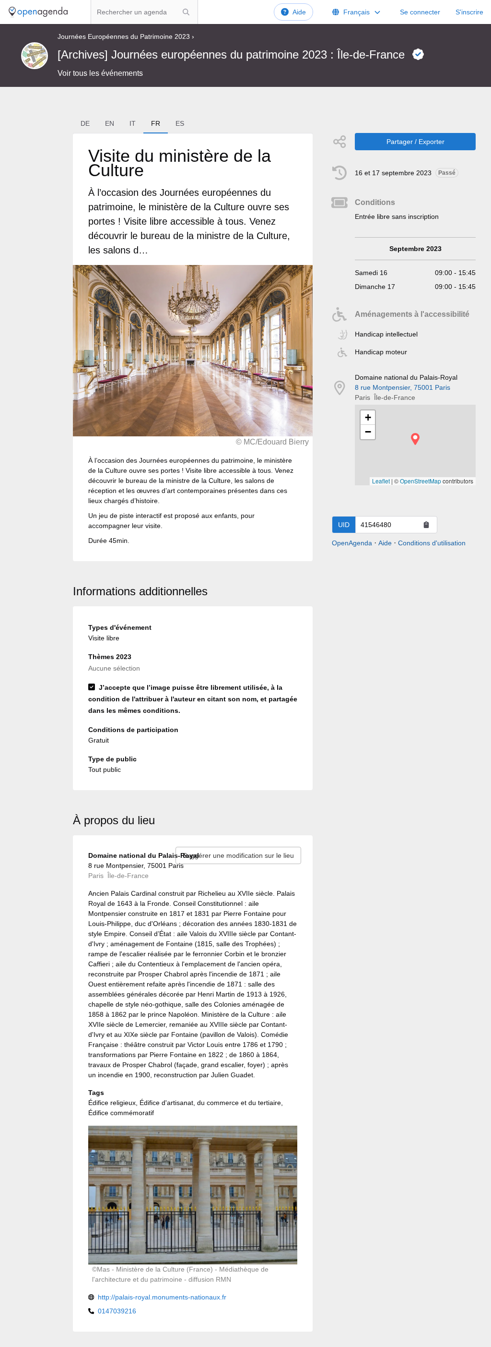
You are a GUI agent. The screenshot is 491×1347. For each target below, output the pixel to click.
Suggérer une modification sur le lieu (238, 855)
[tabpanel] (193, 347)
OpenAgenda (352, 543)
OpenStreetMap (420, 481)
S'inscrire (469, 12)
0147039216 (117, 1311)
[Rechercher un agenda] (186, 12)
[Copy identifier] (426, 524)
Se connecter (420, 12)
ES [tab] (179, 123)
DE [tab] (85, 123)
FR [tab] (155, 123)
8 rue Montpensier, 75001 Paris (402, 387)
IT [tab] (132, 123)
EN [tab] (109, 123)
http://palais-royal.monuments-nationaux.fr (162, 1297)
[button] (415, 439)
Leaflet (381, 481)
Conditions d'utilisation (432, 543)
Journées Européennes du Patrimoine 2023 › (126, 36)
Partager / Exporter (415, 141)
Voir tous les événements (100, 73)
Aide (299, 12)
